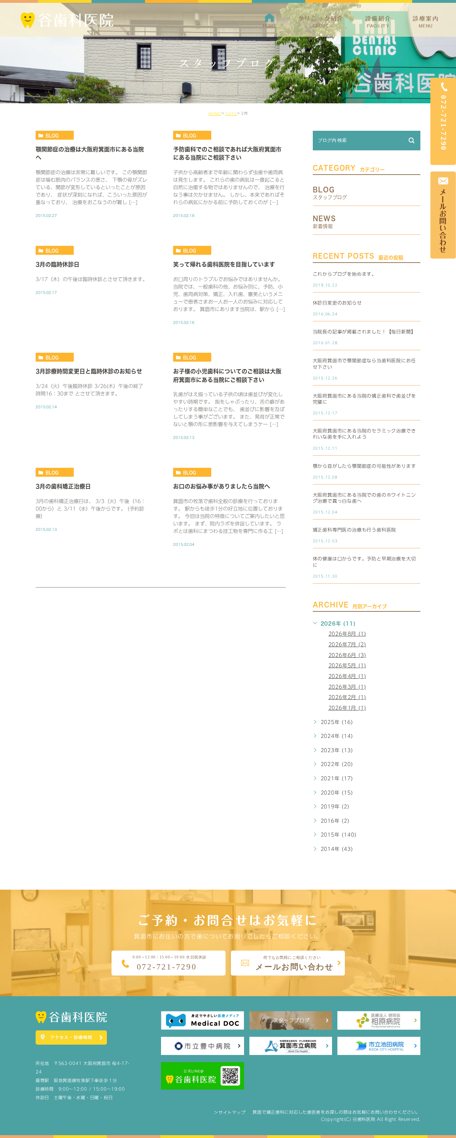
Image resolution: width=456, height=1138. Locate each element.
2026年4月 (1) (347, 676)
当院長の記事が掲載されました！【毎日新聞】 (364, 332)
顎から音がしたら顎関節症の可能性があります (364, 466)
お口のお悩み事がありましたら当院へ (221, 487)
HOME (214, 113)
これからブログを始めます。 (345, 274)
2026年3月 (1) (347, 686)
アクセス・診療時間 (71, 1037)
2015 (231, 113)
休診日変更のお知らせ (337, 303)
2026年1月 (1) (347, 707)
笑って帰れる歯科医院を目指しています (224, 264)
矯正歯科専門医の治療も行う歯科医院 (355, 530)
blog (52, 135)
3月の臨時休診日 (57, 264)
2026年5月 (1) (347, 665)
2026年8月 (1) (347, 633)
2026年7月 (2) (347, 644)
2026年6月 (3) (347, 655)
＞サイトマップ (229, 1112)
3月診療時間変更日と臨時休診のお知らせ (89, 371)
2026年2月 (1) (347, 697)
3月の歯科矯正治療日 (63, 487)
